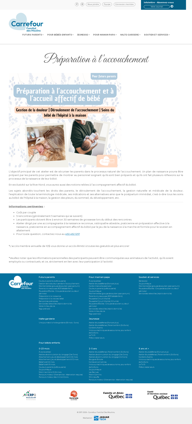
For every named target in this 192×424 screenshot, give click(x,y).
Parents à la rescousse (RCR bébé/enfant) (56, 288)
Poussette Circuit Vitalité (99, 299)
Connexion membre (124, 4)
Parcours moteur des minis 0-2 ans (53, 377)
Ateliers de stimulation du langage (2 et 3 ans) (58, 354)
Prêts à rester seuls (96, 338)
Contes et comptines (97, 362)
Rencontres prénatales (48, 301)
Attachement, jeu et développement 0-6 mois (58, 357)
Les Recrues (94, 372)
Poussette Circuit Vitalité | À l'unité (103, 301)
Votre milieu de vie (47, 306)
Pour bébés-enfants (59, 35)
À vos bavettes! (95, 281)
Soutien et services (156, 35)
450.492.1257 (72, 234)
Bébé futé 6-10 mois (47, 364)
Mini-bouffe (94, 377)
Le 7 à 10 (92, 335)
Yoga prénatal (44, 309)
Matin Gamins (95, 375)
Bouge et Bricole (96, 359)
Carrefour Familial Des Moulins (101, 412)
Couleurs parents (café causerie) (52, 281)
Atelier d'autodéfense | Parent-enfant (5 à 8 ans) (109, 325)
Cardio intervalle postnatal (100, 286)
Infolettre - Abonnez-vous (159, 2)
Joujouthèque (95, 291)
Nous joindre (93, 4)
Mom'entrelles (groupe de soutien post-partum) (59, 286)
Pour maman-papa (104, 35)
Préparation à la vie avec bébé (51, 299)
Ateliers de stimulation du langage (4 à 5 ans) (108, 357)
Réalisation (88, 418)
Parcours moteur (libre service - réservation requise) (61, 375)
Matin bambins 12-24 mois (50, 372)
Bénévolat (143, 281)
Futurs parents (32, 35)
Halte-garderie (129, 35)
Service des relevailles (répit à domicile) (55, 304)
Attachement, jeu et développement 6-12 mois (58, 359)
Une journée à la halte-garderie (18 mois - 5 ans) (59, 323)
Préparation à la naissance (50, 296)
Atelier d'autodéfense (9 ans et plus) (104, 284)
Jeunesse (82, 35)
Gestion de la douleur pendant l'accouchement (59, 284)
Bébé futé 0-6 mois (47, 362)
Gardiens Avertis (96, 328)
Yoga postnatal (95, 314)
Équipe (107, 4)
